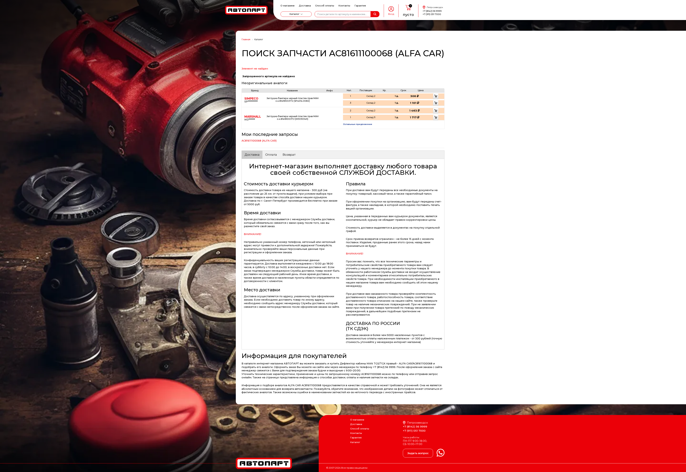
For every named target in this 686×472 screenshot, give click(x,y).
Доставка (305, 5)
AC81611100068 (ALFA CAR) (259, 140)
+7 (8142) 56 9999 (432, 11)
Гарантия (360, 5)
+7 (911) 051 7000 (432, 14)
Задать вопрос (418, 453)
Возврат (289, 154)
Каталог (294, 14)
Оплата (271, 154)
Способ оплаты (324, 5)
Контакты (344, 5)
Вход (391, 14)
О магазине (287, 5)
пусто (408, 14)
